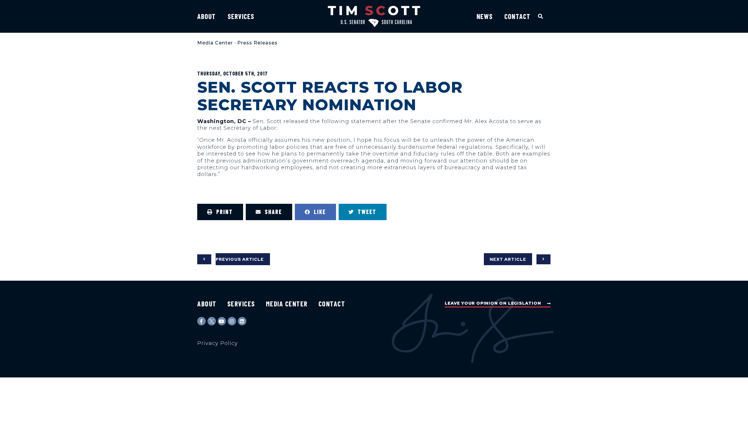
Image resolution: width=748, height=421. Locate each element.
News (485, 16)
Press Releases (257, 43)
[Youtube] (222, 321)
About (206, 16)
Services (241, 16)
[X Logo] (211, 321)
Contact (517, 16)
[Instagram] (232, 321)
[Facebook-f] (201, 321)
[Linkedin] (242, 321)
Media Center (215, 43)
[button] (540, 16)
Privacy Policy (217, 343)
